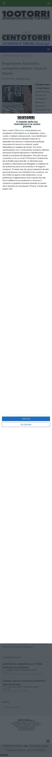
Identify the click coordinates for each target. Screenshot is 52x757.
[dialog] (26, 378)
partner (22, 130)
